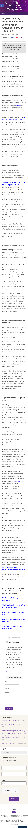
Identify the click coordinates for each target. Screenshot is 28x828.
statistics (18, 105)
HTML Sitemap (21, 821)
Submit (14, 799)
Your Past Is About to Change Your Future (11, 720)
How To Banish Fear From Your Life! (10, 743)
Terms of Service (21, 820)
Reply (7, 671)
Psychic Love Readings (5, 820)
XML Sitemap (14, 821)
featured (17, 481)
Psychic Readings (4, 819)
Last (3, 777)
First (3, 771)
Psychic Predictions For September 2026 (11, 737)
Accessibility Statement (5, 821)
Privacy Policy (14, 820)
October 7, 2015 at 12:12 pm (12, 644)
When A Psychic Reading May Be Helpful (11, 724)
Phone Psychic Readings (14, 819)
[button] (2, 5)
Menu (3, 13)
